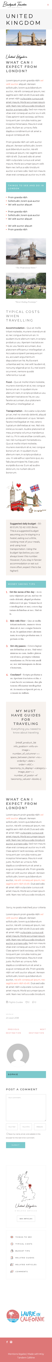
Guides (19, 1002)
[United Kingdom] (26, 38)
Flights (12, 1002)
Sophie (10, 1014)
